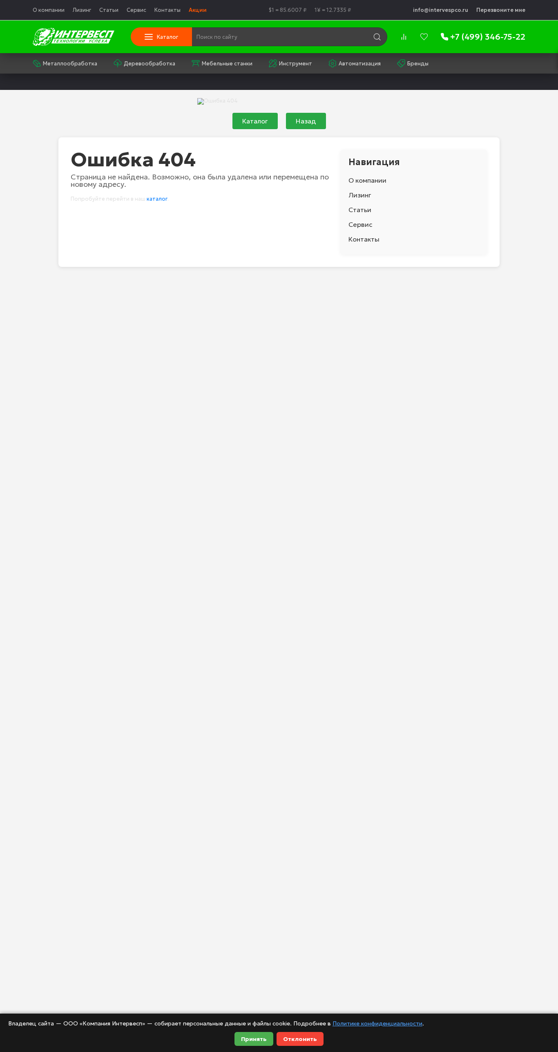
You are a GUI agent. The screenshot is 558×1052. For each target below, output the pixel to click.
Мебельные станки (227, 63)
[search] (377, 37)
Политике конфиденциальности (377, 1023)
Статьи (108, 10)
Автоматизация (360, 63)
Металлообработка (70, 63)
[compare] (403, 37)
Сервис (136, 10)
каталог (157, 198)
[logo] (73, 37)
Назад (306, 121)
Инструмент (295, 63)
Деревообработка (149, 63)
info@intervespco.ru (440, 10)
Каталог (255, 121)
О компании (49, 10)
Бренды (418, 63)
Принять (254, 1039)
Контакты (167, 10)
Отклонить (300, 1039)
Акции (198, 10)
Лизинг (82, 10)
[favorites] (424, 37)
